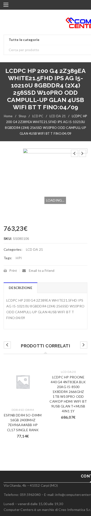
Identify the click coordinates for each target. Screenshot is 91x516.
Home (8, 116)
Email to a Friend (41, 270)
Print (13, 270)
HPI (19, 258)
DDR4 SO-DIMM (23, 410)
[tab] (20, 287)
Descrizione (20, 288)
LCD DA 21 (58, 116)
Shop (22, 116)
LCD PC (37, 116)
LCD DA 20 (68, 372)
